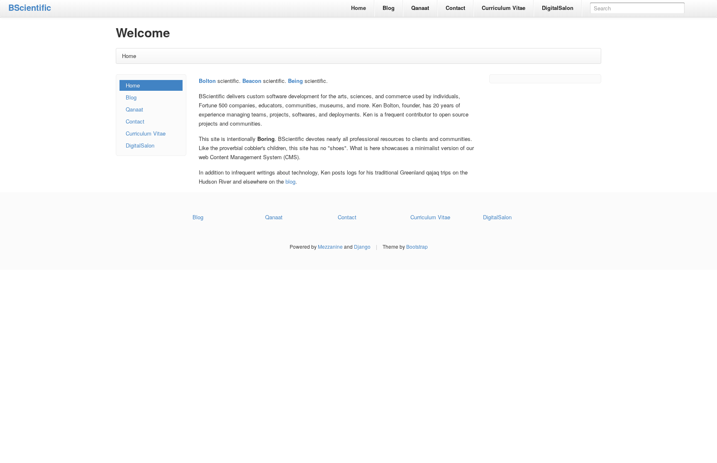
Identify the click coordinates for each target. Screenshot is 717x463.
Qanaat (420, 8)
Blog (389, 8)
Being (295, 81)
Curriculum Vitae (503, 8)
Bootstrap (417, 246)
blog (290, 181)
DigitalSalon (557, 8)
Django (362, 246)
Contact (455, 8)
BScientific (29, 7)
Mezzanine (330, 246)
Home (358, 8)
